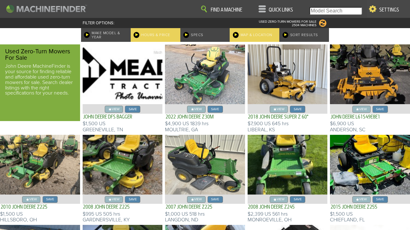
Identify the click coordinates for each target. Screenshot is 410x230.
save (133, 109)
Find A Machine (226, 9)
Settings (389, 9)
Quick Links (281, 9)
